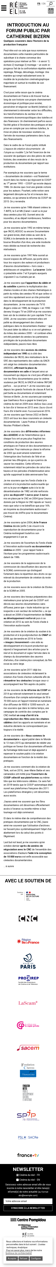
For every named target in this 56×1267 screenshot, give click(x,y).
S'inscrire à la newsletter (28, 1208)
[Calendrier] (51, 10)
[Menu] (3, 8)
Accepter (12, 1258)
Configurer (36, 1258)
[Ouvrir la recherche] (51, 3)
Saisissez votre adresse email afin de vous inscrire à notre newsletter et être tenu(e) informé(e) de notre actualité (28, 1190)
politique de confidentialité (18, 1253)
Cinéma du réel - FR (29, 1175)
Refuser (23, 1258)
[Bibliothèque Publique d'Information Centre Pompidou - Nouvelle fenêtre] (28, 1226)
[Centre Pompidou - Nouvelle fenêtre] (28, 1219)
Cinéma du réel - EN (29, 1179)
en (43, 3)
